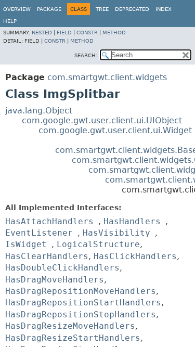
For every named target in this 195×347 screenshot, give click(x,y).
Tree (102, 9)
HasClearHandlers (46, 256)
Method (114, 32)
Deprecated (132, 9)
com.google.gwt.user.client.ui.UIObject (102, 120)
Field (64, 32)
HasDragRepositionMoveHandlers (80, 291)
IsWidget (26, 244)
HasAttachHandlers (49, 221)
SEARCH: (85, 55)
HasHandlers (132, 221)
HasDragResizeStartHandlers (72, 338)
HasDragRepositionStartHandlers (83, 302)
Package (49, 9)
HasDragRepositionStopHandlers (80, 314)
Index (163, 9)
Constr (87, 32)
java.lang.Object (38, 110)
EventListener (39, 233)
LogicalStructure (98, 244)
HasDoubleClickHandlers (62, 268)
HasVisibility (116, 233)
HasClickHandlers (135, 256)
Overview (17, 9)
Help (10, 21)
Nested (42, 32)
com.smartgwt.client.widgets (107, 77)
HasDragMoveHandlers (54, 280)
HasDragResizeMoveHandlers (70, 326)
